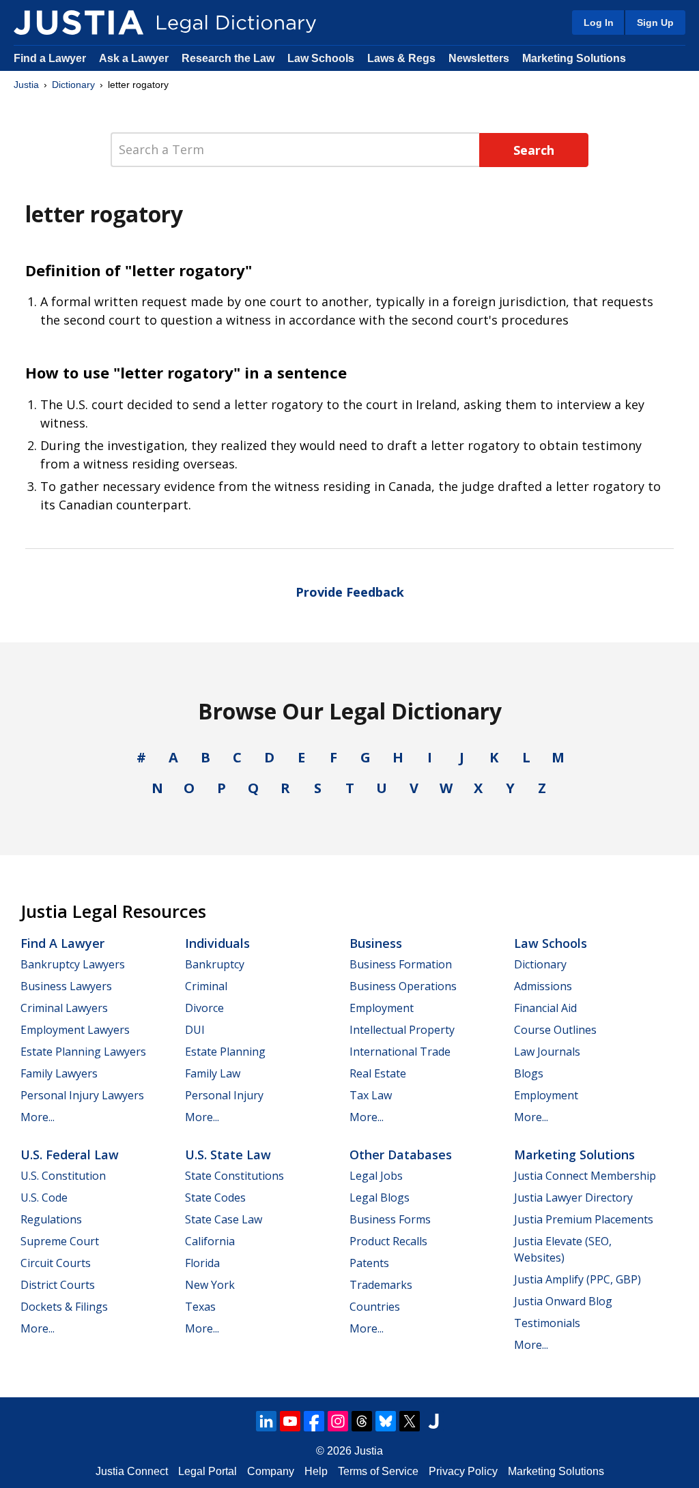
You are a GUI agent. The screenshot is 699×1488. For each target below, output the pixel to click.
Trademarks (381, 1284)
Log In (599, 22)
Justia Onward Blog (563, 1301)
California (210, 1241)
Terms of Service (378, 1471)
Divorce (204, 1007)
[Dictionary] (78, 22)
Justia (26, 84)
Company (270, 1471)
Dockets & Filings (64, 1306)
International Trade (400, 1051)
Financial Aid (545, 1007)
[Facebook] (314, 1421)
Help (316, 1471)
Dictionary (73, 84)
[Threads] (362, 1421)
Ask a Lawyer (135, 58)
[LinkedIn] (266, 1421)
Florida (202, 1262)
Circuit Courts (55, 1262)
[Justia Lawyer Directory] (433, 1421)
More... (37, 1117)
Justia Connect (132, 1471)
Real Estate (378, 1073)
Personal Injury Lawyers (82, 1095)
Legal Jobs (376, 1175)
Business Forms (390, 1219)
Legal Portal (207, 1471)
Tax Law (371, 1095)
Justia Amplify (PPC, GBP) (577, 1279)
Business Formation (401, 964)
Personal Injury (224, 1095)
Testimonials (547, 1322)
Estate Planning (225, 1051)
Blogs (528, 1073)
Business (376, 943)
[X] (409, 1421)
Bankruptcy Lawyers (72, 964)
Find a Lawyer (50, 58)
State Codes (215, 1197)
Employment (382, 1007)
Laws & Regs (401, 58)
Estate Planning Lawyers (83, 1051)
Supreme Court (59, 1241)
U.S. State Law (228, 1154)
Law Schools (320, 58)
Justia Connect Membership (585, 1175)
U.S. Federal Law (69, 1154)
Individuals (217, 943)
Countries (375, 1306)
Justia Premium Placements (583, 1219)
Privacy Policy (463, 1471)
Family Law (212, 1073)
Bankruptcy (214, 964)
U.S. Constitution (63, 1175)
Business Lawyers (66, 986)
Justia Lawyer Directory (573, 1197)
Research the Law (228, 58)
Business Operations (403, 986)
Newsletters (478, 58)
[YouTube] (290, 1421)
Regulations (51, 1219)
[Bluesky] (385, 1421)
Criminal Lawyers (64, 1007)
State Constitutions (234, 1175)
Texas (200, 1306)
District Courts (57, 1284)
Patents (369, 1262)
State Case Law (223, 1219)
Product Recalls (388, 1241)
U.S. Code (44, 1197)
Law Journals (547, 1051)
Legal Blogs (380, 1197)
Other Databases (401, 1154)
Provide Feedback (350, 592)
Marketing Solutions (574, 58)
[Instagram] (338, 1421)
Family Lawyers (59, 1073)
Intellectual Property (402, 1029)
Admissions (543, 986)
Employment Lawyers (75, 1029)
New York (210, 1284)
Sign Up (655, 22)
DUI (195, 1029)
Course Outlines (555, 1029)
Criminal (206, 986)
